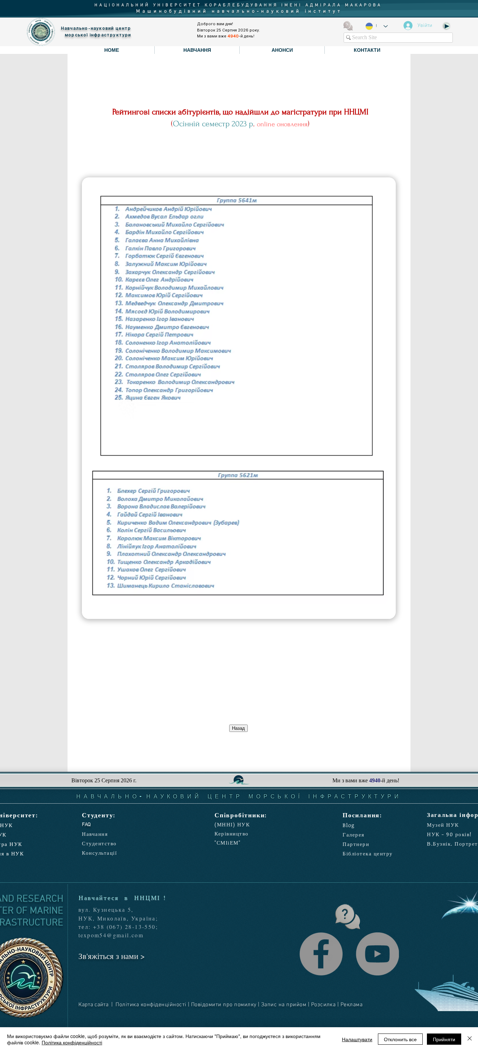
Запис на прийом (284, 1004)
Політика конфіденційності (150, 1004)
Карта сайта (93, 1004)
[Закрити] (469, 1039)
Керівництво (232, 833)
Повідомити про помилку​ (224, 1004)
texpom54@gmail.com (110, 935)
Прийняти (444, 1039)
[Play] (446, 26)
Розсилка (324, 1004)
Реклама (351, 1004)
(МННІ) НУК (232, 824)
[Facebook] (321, 953)
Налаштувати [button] (357, 1039)
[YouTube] (377, 953)
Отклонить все (400, 1039)
